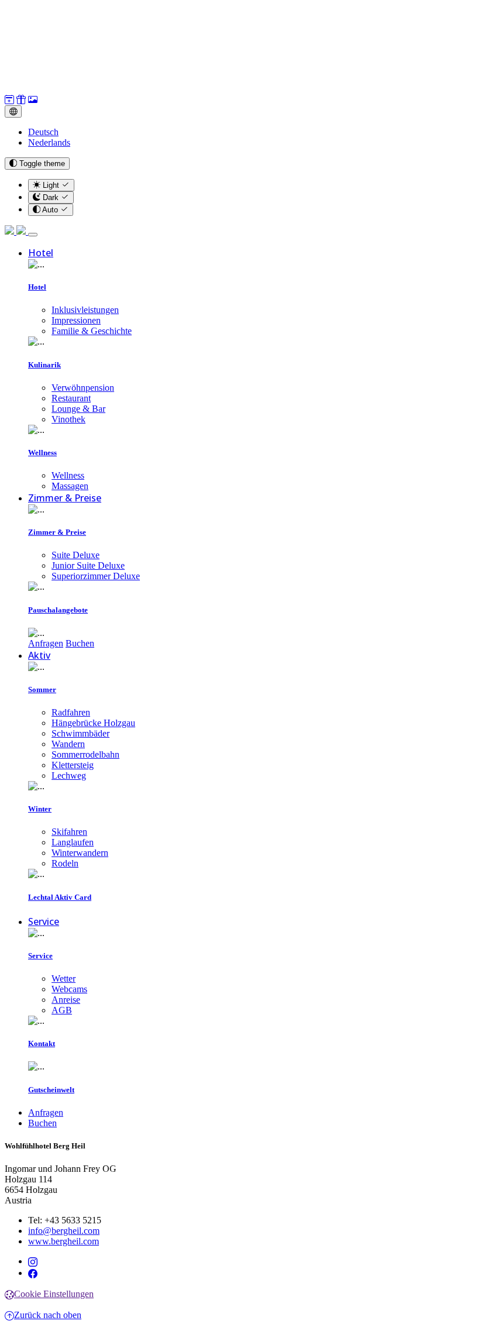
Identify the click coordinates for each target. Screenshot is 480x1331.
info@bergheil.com (64, 1231)
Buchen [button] (80, 643)
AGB (62, 1010)
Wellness (68, 475)
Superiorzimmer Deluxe (96, 576)
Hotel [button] (40, 252)
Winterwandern (80, 853)
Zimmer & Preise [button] (64, 497)
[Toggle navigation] (32, 234)
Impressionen (76, 320)
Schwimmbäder (80, 733)
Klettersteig (73, 765)
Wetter (64, 978)
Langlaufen (73, 842)
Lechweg (69, 775)
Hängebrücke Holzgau (93, 723)
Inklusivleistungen (85, 310)
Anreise (66, 1000)
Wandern (68, 744)
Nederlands (49, 142)
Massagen (70, 486)
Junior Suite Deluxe (88, 565)
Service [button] (43, 921)
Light (50, 185)
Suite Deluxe (76, 555)
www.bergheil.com (63, 1241)
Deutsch (43, 132)
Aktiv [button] (39, 655)
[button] (9, 100)
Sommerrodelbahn (85, 754)
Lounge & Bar (78, 409)
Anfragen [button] (45, 643)
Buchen (42, 1123)
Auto (50, 209)
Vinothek (68, 419)
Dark (50, 197)
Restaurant (71, 398)
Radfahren (71, 712)
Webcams (69, 989)
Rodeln (65, 863)
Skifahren (69, 832)
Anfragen (45, 1112)
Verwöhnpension (83, 388)
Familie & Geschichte (92, 331)
